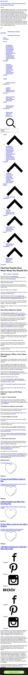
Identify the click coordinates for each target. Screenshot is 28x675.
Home (4, 37)
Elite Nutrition (9, 73)
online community (5, 456)
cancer (4, 380)
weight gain (16, 379)
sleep (15, 364)
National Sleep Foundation (9, 313)
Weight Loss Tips (10, 91)
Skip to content (4, 1)
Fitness (5, 41)
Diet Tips (8, 89)
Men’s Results (9, 107)
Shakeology (8, 64)
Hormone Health (10, 99)
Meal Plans (8, 71)
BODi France (9, 113)
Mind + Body (9, 98)
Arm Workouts (9, 46)
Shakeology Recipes (10, 82)
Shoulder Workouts (10, 53)
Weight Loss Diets (10, 90)
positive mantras (8, 448)
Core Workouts (9, 50)
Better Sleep (9, 100)
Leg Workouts (9, 51)
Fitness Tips (9, 54)
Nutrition (5, 60)
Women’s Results (10, 105)
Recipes (5, 78)
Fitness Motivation (10, 96)
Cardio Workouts (10, 55)
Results (5, 102)
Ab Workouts (9, 45)
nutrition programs (21, 454)
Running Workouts (10, 58)
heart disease (10, 379)
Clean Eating (9, 67)
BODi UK (8, 114)
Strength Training (10, 56)
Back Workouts (9, 47)
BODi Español (9, 112)
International (6, 108)
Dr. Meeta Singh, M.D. (21, 314)
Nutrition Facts (9, 65)
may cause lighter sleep (16, 412)
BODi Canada (9, 116)
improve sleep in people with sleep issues (16, 433)
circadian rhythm (6, 402)
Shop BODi (3, 32)
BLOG (4, 273)
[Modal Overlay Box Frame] (14, 671)
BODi (21, 453)
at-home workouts (12, 454)
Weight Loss (6, 84)
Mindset (5, 75)
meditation (8, 447)
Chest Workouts (10, 49)
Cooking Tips (9, 68)
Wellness (5, 93)
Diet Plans (8, 87)
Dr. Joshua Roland (9, 325)
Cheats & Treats (9, 69)
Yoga (7, 59)
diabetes (22, 379)
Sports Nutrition (10, 72)
